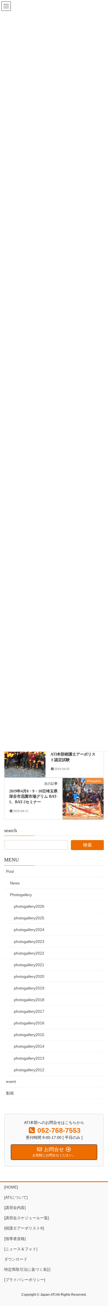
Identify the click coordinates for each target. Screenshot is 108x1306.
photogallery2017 (29, 1011)
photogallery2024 (29, 929)
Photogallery (21, 894)
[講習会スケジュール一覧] (26, 1218)
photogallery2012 (29, 1070)
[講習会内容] (15, 1207)
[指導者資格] (15, 1238)
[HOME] (11, 1187)
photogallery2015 (29, 1034)
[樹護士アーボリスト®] (24, 1228)
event (11, 1081)
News (15, 883)
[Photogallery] (24, 756)
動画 (10, 1093)
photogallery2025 (29, 918)
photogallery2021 (29, 965)
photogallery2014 (29, 1046)
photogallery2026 (29, 906)
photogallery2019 (29, 988)
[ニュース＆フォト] (20, 1249)
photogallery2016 (29, 1023)
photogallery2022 (29, 953)
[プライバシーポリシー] (24, 1279)
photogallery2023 (29, 941)
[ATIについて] (16, 1197)
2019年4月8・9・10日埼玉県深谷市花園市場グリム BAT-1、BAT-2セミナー (33, 796)
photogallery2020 (29, 976)
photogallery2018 (29, 1000)
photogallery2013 (29, 1058)
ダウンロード (15, 1259)
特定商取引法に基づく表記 (27, 1269)
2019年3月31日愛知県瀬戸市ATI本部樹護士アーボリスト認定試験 (74, 754)
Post (10, 871)
